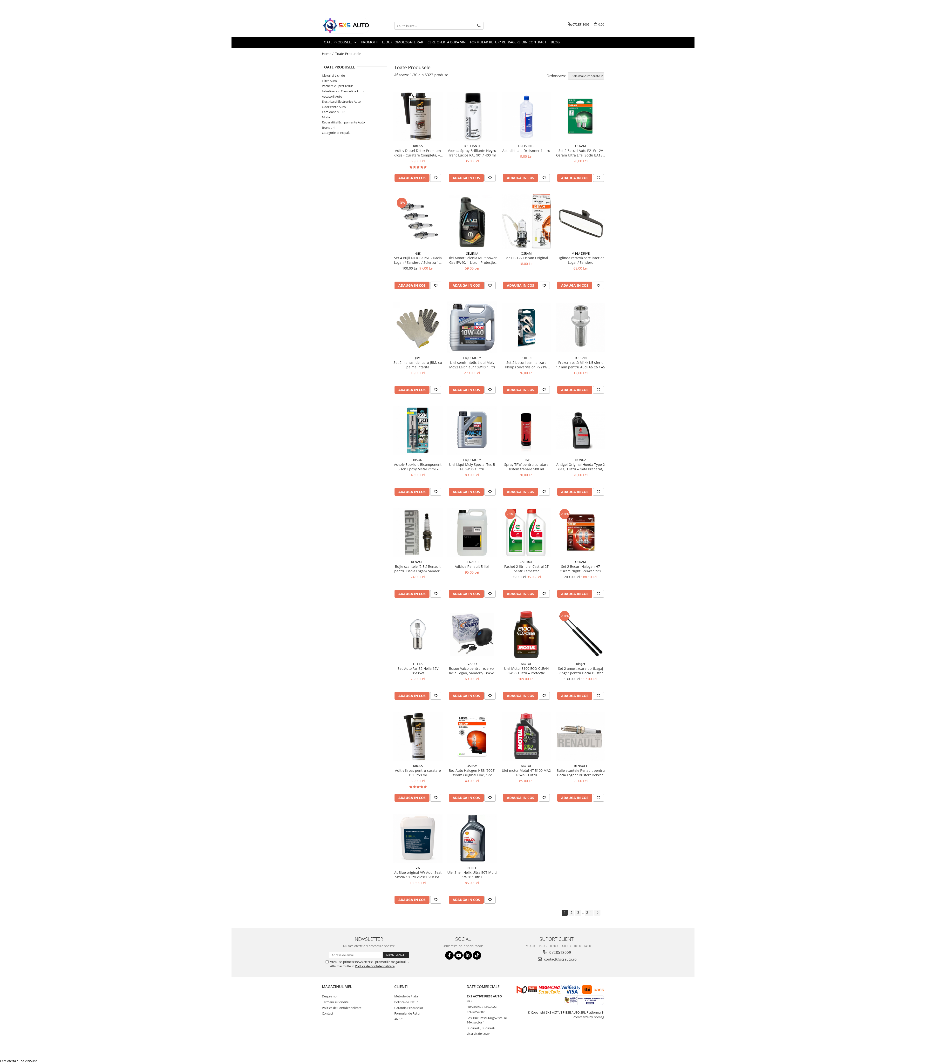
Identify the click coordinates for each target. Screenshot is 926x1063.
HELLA (417, 664)
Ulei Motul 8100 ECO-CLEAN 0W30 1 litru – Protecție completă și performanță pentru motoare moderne (526, 670)
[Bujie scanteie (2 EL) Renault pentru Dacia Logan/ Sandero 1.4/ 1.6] (418, 532)
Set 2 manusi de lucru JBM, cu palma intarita (418, 364)
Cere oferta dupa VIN (447, 42)
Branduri (328, 127)
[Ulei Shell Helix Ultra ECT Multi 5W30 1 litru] (472, 838)
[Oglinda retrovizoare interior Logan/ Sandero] (580, 221)
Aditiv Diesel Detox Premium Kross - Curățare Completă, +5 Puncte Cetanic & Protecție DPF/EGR (418, 152)
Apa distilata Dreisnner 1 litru (526, 150)
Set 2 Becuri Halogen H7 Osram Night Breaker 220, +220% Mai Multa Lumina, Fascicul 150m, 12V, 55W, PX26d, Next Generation (581, 568)
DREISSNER (526, 146)
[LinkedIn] (467, 955)
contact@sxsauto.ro (560, 959)
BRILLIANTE (472, 146)
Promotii (369, 42)
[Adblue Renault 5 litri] (472, 532)
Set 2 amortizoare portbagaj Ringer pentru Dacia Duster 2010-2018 (580, 670)
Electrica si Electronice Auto (341, 101)
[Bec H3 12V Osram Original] (526, 221)
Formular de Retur (407, 1013)
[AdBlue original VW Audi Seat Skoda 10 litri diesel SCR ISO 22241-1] (418, 838)
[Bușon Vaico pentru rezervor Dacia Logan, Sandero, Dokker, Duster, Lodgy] (472, 634)
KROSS (418, 146)
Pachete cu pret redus (337, 86)
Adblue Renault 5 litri (472, 566)
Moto (326, 117)
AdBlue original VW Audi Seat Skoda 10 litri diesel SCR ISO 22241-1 (418, 874)
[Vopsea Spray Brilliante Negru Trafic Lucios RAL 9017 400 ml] (472, 116)
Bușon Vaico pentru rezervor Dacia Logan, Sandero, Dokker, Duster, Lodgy (472, 670)
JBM (418, 358)
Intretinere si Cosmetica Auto (343, 91)
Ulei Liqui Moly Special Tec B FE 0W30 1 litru (472, 466)
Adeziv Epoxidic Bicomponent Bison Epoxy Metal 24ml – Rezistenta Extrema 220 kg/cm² (418, 466)
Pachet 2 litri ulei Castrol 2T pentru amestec (526, 568)
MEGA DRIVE (581, 253)
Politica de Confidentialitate (375, 966)
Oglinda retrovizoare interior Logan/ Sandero (581, 260)
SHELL (472, 868)
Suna (33, 1061)
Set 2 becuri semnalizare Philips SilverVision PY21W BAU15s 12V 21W (526, 364)
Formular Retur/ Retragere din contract (508, 42)
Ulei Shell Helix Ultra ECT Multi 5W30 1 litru (472, 874)
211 (589, 912)
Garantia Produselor (408, 1008)
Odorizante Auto (334, 107)
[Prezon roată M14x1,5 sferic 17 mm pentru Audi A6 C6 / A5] (580, 327)
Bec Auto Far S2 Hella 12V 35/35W (417, 670)
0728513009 (559, 952)
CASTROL (526, 562)
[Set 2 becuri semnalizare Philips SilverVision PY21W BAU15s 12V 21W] (526, 327)
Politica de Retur (406, 1002)
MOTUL (526, 664)
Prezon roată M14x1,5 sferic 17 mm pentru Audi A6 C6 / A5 (580, 364)
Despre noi (329, 996)
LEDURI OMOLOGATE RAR (402, 42)
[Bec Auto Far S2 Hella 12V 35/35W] (418, 634)
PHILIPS (526, 358)
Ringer (580, 664)
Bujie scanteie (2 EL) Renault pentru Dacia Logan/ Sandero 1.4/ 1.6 (418, 568)
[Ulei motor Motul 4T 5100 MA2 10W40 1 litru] (526, 736)
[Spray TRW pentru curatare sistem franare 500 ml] (526, 430)
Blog (555, 42)
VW (417, 868)
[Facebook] (449, 955)
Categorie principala (336, 132)
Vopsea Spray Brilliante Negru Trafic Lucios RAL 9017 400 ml (472, 152)
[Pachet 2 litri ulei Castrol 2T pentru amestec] (526, 532)
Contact (327, 1013)
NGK (418, 253)
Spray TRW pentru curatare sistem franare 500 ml (526, 466)
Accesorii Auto (332, 96)
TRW (526, 460)
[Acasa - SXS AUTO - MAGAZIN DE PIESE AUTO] (346, 26)
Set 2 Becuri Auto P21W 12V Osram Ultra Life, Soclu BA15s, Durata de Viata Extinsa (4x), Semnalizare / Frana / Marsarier (580, 152)
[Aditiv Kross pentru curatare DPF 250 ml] (418, 736)
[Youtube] (458, 955)
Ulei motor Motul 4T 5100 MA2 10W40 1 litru (526, 772)
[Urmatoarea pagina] (597, 913)
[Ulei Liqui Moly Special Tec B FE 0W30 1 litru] (472, 430)
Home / (328, 53)
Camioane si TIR (333, 112)
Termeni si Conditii (335, 1002)
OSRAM (580, 146)
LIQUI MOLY (472, 358)
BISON (417, 460)
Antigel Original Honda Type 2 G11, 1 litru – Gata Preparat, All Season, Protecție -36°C (580, 466)
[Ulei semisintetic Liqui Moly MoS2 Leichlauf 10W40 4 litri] (472, 327)
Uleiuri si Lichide (333, 75)
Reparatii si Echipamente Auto (343, 122)
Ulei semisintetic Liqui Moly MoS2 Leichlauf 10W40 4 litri (472, 364)
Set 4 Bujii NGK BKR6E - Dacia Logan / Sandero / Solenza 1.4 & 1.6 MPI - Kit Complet (418, 260)
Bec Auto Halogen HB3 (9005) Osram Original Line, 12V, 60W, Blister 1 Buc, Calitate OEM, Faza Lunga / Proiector (472, 772)
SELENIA (472, 253)
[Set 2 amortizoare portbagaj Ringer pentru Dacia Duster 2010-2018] (580, 634)
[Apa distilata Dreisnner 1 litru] (526, 116)
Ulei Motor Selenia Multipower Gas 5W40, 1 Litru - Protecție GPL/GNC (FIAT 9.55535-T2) (472, 260)
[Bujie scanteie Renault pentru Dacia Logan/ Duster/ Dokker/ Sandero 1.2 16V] (580, 736)
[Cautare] (479, 26)
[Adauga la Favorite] (435, 178)
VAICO (472, 664)
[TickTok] (477, 955)
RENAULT (418, 562)
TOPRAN (580, 358)
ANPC (398, 1019)
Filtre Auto (329, 81)
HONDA (580, 460)
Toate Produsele (338, 42)
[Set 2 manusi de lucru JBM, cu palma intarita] (418, 327)
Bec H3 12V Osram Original (526, 258)
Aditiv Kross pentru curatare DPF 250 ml (418, 772)
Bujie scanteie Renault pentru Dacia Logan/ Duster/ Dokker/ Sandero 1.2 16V (581, 772)
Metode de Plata (406, 996)
